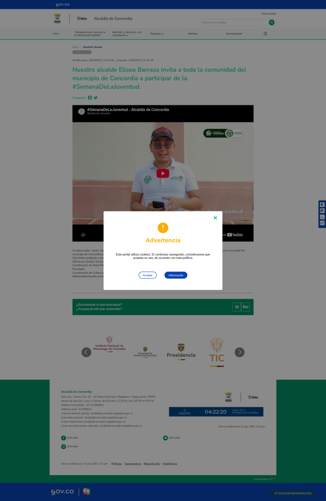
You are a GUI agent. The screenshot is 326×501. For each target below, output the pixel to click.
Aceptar (147, 275)
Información (176, 275)
